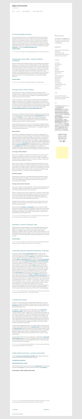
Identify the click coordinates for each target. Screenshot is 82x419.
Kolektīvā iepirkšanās (59, 75)
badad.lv (67, 105)
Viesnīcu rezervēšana (26, 11)
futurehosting (44, 215)
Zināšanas (65, 130)
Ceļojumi (56, 65)
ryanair (66, 123)
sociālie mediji (18, 345)
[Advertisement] (41, 23)
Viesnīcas (56, 87)
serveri (37, 51)
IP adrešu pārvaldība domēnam (22, 34)
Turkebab (23, 345)
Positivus (13, 345)
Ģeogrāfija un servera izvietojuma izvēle (24, 224)
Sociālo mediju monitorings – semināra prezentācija (28, 353)
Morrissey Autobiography (30, 260)
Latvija (61, 118)
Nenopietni (57, 81)
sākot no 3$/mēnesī (22, 144)
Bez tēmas (23, 215)
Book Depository (25, 259)
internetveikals (66, 113)
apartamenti (58, 105)
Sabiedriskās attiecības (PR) (34, 400)
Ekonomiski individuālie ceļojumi (61, 95)
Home (13, 11)
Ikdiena (56, 70)
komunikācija (59, 117)
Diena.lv (63, 109)
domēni (30, 51)
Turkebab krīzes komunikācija (18, 360)
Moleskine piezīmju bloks (42, 260)
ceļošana (58, 109)
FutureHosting (25, 143)
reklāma (61, 123)
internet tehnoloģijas (62, 113)
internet (65, 111)
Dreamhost (20, 116)
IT (29, 215)
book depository (34, 290)
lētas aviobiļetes (61, 120)
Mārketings (57, 80)
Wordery (26, 292)
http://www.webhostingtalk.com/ (19, 108)
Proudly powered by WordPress (17, 413)
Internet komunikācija (25, 344)
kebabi (40, 344)
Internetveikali (23, 290)
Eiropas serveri (37, 241)
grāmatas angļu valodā (41, 290)
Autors (18, 11)
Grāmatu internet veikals (37, 11)
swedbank (61, 126)
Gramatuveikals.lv (21, 292)
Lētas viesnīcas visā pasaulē (60, 98)
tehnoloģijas (65, 126)
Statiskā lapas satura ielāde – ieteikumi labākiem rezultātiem (27, 60)
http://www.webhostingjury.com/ (34, 108)
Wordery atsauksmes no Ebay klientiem (38, 275)
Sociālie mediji (32, 344)
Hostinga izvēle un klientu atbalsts (23, 89)
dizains (60, 109)
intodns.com (15, 47)
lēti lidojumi (65, 121)
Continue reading (16, 48)
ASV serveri (32, 241)
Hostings (22, 51)
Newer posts (47, 409)
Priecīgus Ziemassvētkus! (59, 52)
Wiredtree (18, 145)
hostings (33, 51)
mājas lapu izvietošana (16, 243)
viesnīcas (61, 127)
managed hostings (24, 243)
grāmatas (56, 111)
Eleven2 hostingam (39, 115)
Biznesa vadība (57, 64)
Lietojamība (28, 82)
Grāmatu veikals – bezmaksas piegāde (62, 97)
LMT (63, 119)
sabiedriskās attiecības (60, 125)
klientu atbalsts (18, 217)
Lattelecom (57, 118)
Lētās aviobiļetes (58, 77)
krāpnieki (66, 117)
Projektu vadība (58, 82)
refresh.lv (56, 123)
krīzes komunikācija (45, 344)
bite (55, 107)
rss (63, 123)
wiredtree (25, 217)
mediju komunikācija (24, 402)
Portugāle (64, 122)
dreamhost (36, 215)
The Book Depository (30, 253)
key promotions (60, 114)
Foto (55, 67)
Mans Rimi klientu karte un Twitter (19, 363)
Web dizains (32, 82)
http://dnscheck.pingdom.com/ (30, 47)
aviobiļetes (63, 105)
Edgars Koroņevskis (19, 6)
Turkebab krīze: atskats (19, 300)
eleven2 (39, 215)
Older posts (15, 409)
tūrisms (56, 127)
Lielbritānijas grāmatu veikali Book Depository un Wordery (30, 250)
